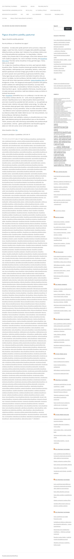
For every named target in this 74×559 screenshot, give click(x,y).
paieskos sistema (58, 116)
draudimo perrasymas (32, 251)
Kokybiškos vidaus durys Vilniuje (62, 262)
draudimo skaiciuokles (11, 256)
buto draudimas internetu (22, 191)
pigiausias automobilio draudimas (28, 340)
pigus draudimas (15, 351)
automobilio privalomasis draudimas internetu (30, 165)
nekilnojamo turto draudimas (28, 332)
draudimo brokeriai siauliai (9, 243)
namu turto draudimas (27, 330)
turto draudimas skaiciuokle (13, 408)
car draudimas (26, 193)
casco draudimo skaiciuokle (18, 195)
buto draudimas (10, 191)
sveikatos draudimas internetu (10, 392)
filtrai (70, 100)
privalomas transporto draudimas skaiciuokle (26, 366)
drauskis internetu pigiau (12, 258)
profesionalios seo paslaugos (60, 118)
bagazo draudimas (18, 176)
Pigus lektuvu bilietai (61, 171)
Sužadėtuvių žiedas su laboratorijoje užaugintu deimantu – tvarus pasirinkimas (62, 524)
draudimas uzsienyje (39, 236)
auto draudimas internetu (24, 143)
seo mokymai (64, 122)
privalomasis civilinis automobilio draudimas (20, 375)
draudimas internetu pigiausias (19, 225)
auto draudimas (12, 143)
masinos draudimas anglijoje (21, 317)
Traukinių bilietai (43, 6)
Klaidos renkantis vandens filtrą (62, 461)
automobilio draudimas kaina (32, 156)
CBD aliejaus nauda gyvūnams (62, 370)
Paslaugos (48, 14)
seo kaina (64, 119)
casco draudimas (35, 193)
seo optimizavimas (62, 131)
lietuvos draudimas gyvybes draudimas (15, 299)
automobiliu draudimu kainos (39, 173)
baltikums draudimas (40, 176)
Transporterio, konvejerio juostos (12, 10)
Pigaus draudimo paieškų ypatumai (18, 34)
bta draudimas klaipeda (20, 182)
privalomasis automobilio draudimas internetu (14, 371)
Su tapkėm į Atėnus (41, 10)
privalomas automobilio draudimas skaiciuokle (26, 356)
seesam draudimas (26, 388)
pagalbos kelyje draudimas (19, 336)
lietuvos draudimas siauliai (21, 308)
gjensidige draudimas (40, 262)
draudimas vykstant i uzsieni (9, 238)
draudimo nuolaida (37, 249)
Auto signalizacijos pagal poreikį (62, 85)
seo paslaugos (62, 136)
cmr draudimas (35, 206)
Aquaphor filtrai (58, 72)
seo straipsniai (62, 139)
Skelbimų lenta (59, 14)
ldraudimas (11, 295)
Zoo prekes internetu (61, 284)
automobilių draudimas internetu (17, 169)
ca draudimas (18, 193)
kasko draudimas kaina (28, 273)
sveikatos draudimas (39, 390)
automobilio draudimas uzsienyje (11, 160)
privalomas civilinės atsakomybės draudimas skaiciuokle (20, 362)
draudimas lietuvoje (7, 230)
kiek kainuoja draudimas (15, 291)
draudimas (9, 95)
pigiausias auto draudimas (12, 340)
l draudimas (30, 293)
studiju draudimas (29, 390)
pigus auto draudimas (16, 349)
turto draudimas (18, 405)
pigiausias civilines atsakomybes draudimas (24, 343)
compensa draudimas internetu (34, 208)
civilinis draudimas (19, 204)
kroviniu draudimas (21, 293)
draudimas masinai (29, 230)
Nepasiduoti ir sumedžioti (9, 14)
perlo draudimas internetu (20, 338)
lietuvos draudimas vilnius (24, 310)
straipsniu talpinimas (60, 158)
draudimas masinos (40, 230)
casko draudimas (30, 195)
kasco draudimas (19, 271)
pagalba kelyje (38, 334)
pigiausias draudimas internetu (13, 347)
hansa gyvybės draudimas (13, 269)
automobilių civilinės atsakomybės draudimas (14, 167)
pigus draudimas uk (40, 351)
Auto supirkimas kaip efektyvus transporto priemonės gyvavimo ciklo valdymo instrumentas (62, 456)
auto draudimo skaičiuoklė (36, 147)
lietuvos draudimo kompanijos (16, 312)
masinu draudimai (38, 321)
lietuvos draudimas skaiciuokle (37, 308)
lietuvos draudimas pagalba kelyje (32, 306)
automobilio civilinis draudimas (10, 152)
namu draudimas (16, 330)
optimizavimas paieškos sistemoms (62, 114)
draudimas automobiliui (16, 217)
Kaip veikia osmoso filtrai (60, 468)
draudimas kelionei (41, 228)
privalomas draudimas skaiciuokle (32, 364)
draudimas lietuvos (18, 230)
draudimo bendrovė (29, 238)
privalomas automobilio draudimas (23, 353)
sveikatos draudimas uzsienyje (15, 395)
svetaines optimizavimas (59, 161)
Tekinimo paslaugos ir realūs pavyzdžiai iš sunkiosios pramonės (61, 397)
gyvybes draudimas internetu (38, 264)
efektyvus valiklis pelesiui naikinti (61, 100)
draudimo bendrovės (11, 241)
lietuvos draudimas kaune (28, 304)
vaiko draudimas (38, 408)
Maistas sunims (59, 217)
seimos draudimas (7, 390)
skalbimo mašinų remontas (65, 148)
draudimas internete (24, 221)
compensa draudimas (20, 208)
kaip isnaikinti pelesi (58, 103)
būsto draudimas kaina (30, 186)
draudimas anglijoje (7, 215)
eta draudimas (16, 260)
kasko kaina (21, 280)
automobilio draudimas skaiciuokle (21, 158)
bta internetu (29, 184)
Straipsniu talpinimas (61, 380)
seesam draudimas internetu (39, 388)
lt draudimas (22, 314)
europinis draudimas (25, 260)
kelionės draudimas (25, 282)
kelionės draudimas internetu (39, 282)
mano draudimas (30, 314)
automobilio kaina (35, 163)
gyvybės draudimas (24, 264)
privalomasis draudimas (14, 377)
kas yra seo (56, 109)
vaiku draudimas (27, 410)
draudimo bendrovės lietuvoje (26, 241)
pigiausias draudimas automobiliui (14, 345)
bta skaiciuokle (38, 184)
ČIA (16, 130)
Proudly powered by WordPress (10, 555)
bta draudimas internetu (15, 180)
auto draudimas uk (11, 147)
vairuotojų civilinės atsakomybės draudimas (26, 412)
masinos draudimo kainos (9, 321)
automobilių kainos (7, 176)
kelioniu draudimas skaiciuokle (24, 288)
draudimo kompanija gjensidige (34, 247)
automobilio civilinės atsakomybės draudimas (33, 150)
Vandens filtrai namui (59, 70)
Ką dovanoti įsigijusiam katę (61, 373)
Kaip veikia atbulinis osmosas (61, 491)
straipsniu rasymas (60, 153)
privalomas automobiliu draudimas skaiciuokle (26, 358)
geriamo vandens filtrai (59, 102)
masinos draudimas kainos (9, 319)
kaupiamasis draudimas (40, 280)
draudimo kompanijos (8, 249)
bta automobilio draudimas (34, 178)
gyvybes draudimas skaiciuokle (24, 267)
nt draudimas (30, 334)
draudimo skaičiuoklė (12, 254)
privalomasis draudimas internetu (31, 377)
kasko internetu (13, 280)
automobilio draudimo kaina (28, 160)
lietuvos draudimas (26, 297)
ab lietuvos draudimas (30, 139)
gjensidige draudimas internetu (10, 264)
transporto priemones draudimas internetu (26, 403)
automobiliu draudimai (33, 167)
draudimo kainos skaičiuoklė (33, 245)
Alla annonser (36, 14)
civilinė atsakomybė (41, 195)
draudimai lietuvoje (33, 212)
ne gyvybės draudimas (40, 330)
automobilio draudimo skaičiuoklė (21, 163)
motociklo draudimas (14, 325)
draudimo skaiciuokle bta (25, 254)
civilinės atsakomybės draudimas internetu (31, 197)
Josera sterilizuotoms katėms (61, 361)
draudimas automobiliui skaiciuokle (33, 217)
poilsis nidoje (57, 117)
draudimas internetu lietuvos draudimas (29, 223)
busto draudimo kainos (28, 189)
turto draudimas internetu (31, 405)
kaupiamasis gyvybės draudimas (11, 282)
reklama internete (58, 119)
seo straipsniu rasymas (62, 143)
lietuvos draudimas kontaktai (15, 306)
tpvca (3, 397)
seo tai (55, 147)
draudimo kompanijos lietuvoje (23, 249)
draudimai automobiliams (9, 212)
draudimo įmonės (32, 243)
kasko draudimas (29, 271)
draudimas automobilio (28, 215)
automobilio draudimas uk (39, 158)
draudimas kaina (20, 228)
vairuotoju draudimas (33, 414)
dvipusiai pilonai (66, 98)
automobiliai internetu (14, 150)
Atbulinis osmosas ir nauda (61, 408)
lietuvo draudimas (39, 295)
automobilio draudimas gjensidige (15, 154)
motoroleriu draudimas (24, 327)
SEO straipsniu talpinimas (62, 319)
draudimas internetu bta (11, 223)
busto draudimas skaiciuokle (14, 189)
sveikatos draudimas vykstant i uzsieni (34, 395)
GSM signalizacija (55, 10)
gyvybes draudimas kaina (9, 267)
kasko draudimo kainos (17, 278)
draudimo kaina (11, 245)
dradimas (25, 210)
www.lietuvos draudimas (19, 416)
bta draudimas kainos (28, 180)
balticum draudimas (29, 176)
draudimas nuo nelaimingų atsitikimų (12, 232)
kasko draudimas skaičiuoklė (34, 275)
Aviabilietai (24, 6)
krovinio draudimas (10, 293)
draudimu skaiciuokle (33, 256)
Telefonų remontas (59, 68)
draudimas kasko (30, 228)
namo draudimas (35, 327)
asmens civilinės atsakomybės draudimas (28, 141)
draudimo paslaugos (19, 251)
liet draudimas (29, 295)
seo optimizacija (61, 125)
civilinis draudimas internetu (32, 204)
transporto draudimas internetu (13, 401)
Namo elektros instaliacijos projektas (62, 112)
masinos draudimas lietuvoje (24, 319)
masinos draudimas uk (39, 319)
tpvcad (41, 397)
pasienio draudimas (32, 336)
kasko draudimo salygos (30, 278)
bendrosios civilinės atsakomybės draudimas (14, 178)
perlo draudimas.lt (32, 338)
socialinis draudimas (18, 390)
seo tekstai (63, 146)
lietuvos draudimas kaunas (13, 304)
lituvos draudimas (13, 314)
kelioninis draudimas (10, 286)
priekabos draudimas (8, 353)
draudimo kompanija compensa (17, 247)
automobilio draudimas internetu (34, 154)
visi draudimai (8, 416)
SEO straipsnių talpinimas (9, 6)
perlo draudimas (7, 338)
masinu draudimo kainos (17, 323)
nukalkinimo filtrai (67, 113)
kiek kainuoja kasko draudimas (30, 291)
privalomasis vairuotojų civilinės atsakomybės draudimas (29, 382)
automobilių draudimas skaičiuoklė (26, 171)
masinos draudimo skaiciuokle (25, 321)
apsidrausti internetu (11, 141)
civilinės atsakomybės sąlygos (16, 202)
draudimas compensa (31, 219)
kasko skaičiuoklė (29, 280)
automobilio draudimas (25, 152)
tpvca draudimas (10, 397)
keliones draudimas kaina (9, 284)
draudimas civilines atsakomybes (16, 219)
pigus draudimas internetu (27, 351)
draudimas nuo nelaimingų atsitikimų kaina (34, 232)
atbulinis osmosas (58, 98)
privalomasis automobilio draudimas (36, 369)
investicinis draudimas (26, 269)
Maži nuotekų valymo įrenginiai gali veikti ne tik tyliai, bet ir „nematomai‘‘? (62, 202)
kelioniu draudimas (22, 286)
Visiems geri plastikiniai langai (61, 83)
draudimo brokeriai (39, 241)
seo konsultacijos (63, 121)
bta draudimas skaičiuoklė (34, 182)
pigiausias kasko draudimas (29, 347)
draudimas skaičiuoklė (8, 236)
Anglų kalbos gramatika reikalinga (63, 88)
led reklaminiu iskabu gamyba (61, 111)
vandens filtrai (62, 165)
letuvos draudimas (20, 295)
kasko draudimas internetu (14, 273)
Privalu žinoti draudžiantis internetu (21, 18)
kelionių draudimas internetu (35, 286)
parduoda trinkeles (66, 116)
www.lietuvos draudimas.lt (34, 416)
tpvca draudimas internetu (22, 397)
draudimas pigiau (16, 234)
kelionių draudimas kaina (9, 288)
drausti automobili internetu (26, 258)
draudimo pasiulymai (8, 251)
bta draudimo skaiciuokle (19, 184)
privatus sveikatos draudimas (22, 386)
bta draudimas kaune (8, 182)
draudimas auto (17, 215)
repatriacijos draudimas (37, 386)
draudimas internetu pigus (35, 225)
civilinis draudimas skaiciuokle (22, 206)
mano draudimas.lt (41, 314)
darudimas (19, 210)
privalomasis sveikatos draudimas (24, 379)
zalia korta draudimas (15, 418)
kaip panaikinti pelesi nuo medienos (62, 107)
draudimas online (7, 234)
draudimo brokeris (22, 243)
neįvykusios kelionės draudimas (10, 332)
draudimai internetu (22, 212)
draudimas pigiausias (27, 234)
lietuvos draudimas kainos (28, 301)
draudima (35, 210)
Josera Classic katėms (59, 358)
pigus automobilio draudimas (31, 349)
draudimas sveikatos (20, 236)
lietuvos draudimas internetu (34, 299)
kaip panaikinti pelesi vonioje (60, 108)
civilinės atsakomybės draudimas (11, 197)
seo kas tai (56, 121)
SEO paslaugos (59, 252)
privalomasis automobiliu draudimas (15, 373)
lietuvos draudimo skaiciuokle (33, 312)
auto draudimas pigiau (27, 145)
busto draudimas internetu (15, 186)
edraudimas (8, 260)
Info (27, 14)
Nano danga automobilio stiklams (63, 464)
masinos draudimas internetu (37, 317)
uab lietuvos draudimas (27, 408)
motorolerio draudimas (11, 327)
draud (30, 210)
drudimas (37, 258)
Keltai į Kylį (29, 10)
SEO (22, 14)
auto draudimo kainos (22, 147)
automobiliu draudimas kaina (35, 169)
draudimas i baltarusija (12, 221)
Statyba (4, 18)
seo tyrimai (56, 148)
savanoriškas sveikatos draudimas (11, 388)
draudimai (41, 210)
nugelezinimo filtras (58, 113)
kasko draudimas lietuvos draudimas (16, 275)
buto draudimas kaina (35, 191)
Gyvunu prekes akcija (61, 354)
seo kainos (69, 119)
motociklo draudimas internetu (28, 325)
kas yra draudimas (10, 271)
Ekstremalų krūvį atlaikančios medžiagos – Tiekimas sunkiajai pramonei (62, 532)
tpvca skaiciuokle (34, 397)
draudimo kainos (20, 245)
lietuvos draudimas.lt (36, 310)
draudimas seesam (39, 234)
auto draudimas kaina (14, 145)
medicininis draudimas (30, 323)
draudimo (20, 238)
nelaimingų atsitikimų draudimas (17, 334)
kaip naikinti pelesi (58, 104)
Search (56, 26)
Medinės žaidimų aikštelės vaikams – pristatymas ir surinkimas (61, 189)
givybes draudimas (10, 262)
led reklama (61, 109)
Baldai (32, 6)
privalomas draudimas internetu (13, 364)
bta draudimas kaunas (40, 180)
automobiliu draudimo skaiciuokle (21, 173)
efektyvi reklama (57, 99)
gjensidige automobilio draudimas (25, 262)
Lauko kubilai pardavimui (60, 53)
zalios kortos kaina (26, 418)
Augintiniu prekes (60, 210)
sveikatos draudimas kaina (26, 392)
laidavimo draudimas (39, 293)
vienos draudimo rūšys (38, 80)
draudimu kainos (22, 256)
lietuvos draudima (15, 297)
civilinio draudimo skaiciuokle (33, 202)
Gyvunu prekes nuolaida (62, 414)
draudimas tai (30, 236)
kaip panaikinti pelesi (59, 106)
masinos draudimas (7, 317)
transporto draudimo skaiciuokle (31, 401)
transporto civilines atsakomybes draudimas (24, 399)
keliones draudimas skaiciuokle (24, 284)
